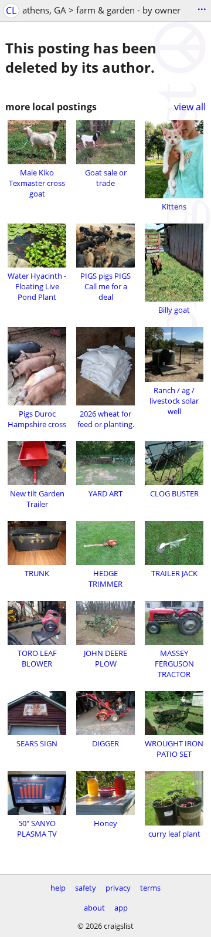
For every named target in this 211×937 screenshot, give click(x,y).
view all (190, 106)
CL (11, 10)
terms (150, 887)
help (58, 887)
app (121, 907)
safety (85, 887)
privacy (118, 887)
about (94, 907)
